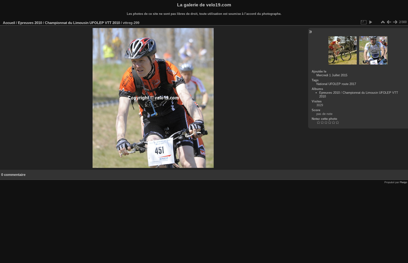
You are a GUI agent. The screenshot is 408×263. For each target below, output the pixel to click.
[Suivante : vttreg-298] (395, 22)
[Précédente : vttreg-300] (389, 22)
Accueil (9, 23)
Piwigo (403, 182)
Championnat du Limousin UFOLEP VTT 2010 (82, 23)
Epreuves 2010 (30, 23)
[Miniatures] (383, 22)
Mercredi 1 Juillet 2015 (331, 75)
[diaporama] (370, 22)
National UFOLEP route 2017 (336, 84)
